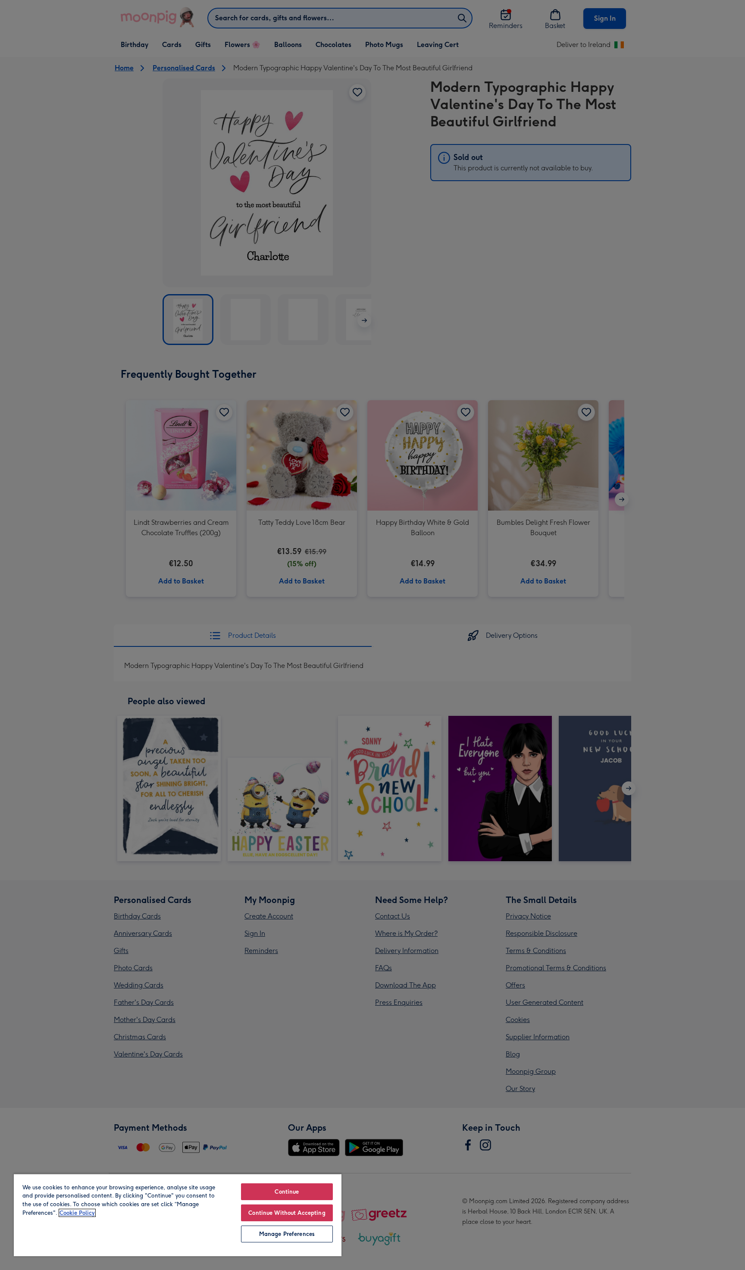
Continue (287, 1191)
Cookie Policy (77, 1213)
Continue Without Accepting (286, 1213)
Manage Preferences (287, 1234)
